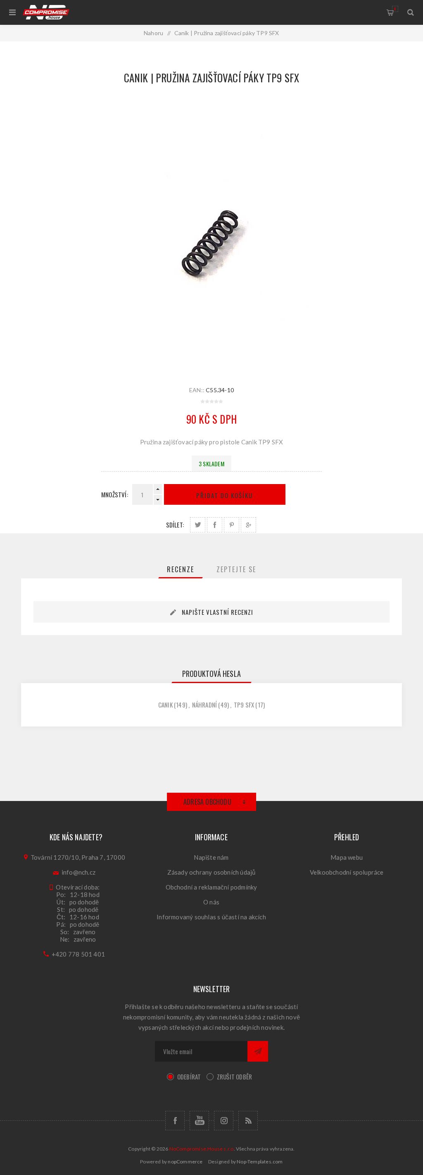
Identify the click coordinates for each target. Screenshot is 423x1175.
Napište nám (211, 857)
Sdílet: (175, 524)
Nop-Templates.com (260, 1161)
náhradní (204, 704)
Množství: (114, 494)
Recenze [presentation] (180, 569)
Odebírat (189, 1076)
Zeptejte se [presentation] (236, 569)
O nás (211, 902)
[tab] (180, 569)
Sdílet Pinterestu (231, 524)
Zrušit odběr (234, 1076)
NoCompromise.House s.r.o (201, 1149)
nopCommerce (185, 1161)
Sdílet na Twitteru (197, 524)
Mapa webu (346, 857)
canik (165, 704)
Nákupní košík (395, 9)
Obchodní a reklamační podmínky (211, 887)
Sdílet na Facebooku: (214, 524)
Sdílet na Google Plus (248, 524)
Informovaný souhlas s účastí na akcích (211, 917)
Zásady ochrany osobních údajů (211, 872)
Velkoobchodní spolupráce (347, 872)
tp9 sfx (244, 704)
